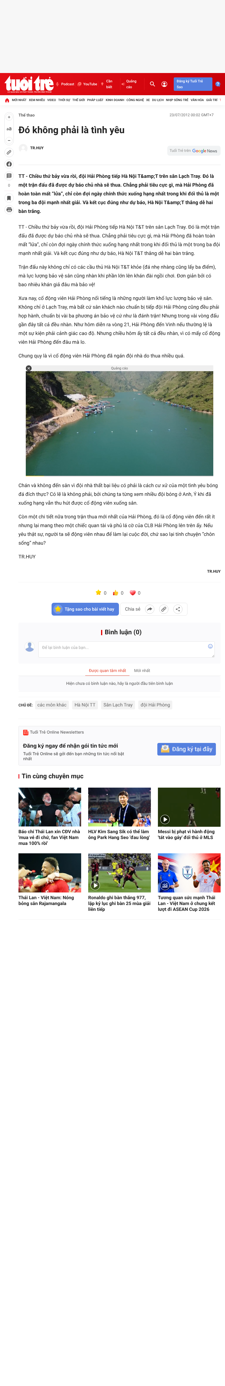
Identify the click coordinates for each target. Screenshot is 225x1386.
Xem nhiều (37, 100)
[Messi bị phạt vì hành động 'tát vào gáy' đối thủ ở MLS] (189, 807)
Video (51, 100)
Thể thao (26, 115)
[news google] (194, 151)
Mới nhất (19, 100)
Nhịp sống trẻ (177, 100)
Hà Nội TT (84, 705)
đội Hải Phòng (155, 705)
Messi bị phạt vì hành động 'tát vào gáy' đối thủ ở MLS (186, 834)
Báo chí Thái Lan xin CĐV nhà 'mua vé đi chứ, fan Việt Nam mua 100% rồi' (49, 837)
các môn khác (52, 705)
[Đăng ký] (186, 749)
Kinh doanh (115, 100)
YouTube (90, 84)
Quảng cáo (131, 84)
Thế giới (78, 100)
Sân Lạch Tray (117, 705)
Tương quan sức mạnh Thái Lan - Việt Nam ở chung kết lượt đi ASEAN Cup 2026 (186, 903)
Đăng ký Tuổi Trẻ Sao (190, 84)
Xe (148, 100)
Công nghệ (135, 100)
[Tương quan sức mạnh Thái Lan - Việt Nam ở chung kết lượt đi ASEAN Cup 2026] (189, 872)
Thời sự (64, 100)
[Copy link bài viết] (163, 609)
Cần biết (109, 84)
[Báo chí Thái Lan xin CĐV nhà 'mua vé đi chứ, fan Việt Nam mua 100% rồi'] (49, 807)
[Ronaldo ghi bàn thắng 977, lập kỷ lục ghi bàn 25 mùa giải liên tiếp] (119, 872)
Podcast (67, 84)
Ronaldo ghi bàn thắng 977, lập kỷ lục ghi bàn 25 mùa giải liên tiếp (119, 903)
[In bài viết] (9, 209)
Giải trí (211, 100)
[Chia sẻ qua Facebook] (149, 609)
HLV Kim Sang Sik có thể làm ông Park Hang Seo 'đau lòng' (119, 834)
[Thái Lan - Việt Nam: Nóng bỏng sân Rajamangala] (49, 872)
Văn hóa (197, 100)
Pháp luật (95, 100)
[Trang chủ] (7, 100)
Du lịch (157, 100)
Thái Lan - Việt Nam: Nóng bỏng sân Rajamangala (46, 900)
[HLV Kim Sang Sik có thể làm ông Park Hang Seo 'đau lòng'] (119, 807)
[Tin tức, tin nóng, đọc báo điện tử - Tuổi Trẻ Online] (29, 84)
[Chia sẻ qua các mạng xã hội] (178, 609)
